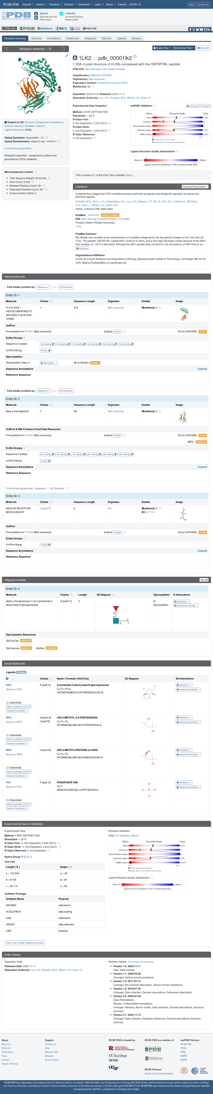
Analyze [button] (69, 4)
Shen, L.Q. (98, 201)
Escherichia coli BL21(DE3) (112, 82)
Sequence (90, 38)
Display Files (162, 47)
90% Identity (93, 344)
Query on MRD (14, 754)
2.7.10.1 (151, 512)
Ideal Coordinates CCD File (18, 706)
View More (83, 248)
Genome (106, 38)
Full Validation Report (126, 835)
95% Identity (108, 344)
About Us (6, 1044)
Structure (36, 38)
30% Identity (46, 344)
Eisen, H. (146, 97)
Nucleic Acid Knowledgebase (159, 1073)
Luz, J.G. (104, 97)
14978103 (93, 215)
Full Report (205, 106)
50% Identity (62, 344)
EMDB (184, 1059)
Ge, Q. (157, 201)
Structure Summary (15, 38)
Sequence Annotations (49, 122)
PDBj (183, 1051)
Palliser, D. (180, 201)
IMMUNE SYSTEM (100, 75)
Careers (122, 4)
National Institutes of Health (98, 1085)
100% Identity (125, 344)
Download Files (184, 47)
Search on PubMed (110, 215)
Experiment (72, 38)
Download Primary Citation (194, 186)
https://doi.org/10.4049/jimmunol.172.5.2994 (105, 219)
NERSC (97, 1089)
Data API (205, 47)
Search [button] (40, 4)
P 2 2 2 (26, 856)
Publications (7, 1051)
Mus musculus (97, 79)
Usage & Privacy (10, 1063)
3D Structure (66, 287)
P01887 (28, 435)
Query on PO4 (14, 786)
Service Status (52, 1059)
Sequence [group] (43, 287)
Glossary (49, 1055)
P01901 (28, 331)
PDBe (183, 1048)
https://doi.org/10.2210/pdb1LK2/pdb (105, 69)
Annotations (54, 38)
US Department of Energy (117, 1082)
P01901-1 (95, 362)
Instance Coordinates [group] (16, 710)
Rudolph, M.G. (118, 97)
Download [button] (84, 4)
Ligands (121, 38)
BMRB (184, 1055)
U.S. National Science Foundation (67, 1082)
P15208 (28, 532)
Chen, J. (86, 205)
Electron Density (14, 126)
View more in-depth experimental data (25, 942)
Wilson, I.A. (133, 97)
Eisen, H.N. (112, 205)
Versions (136, 38)
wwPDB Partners (190, 1040)
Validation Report (34, 126)
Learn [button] (98, 4)
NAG (8, 685)
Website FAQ (51, 1051)
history (129, 175)
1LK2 (78, 226)
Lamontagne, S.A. (115, 201)
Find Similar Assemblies (18, 148)
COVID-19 (134, 4)
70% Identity (77, 344)
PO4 (8, 782)
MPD (9, 717)
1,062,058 (70, 13)
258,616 (44, 13)
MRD (9, 750)
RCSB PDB (11, 4)
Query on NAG (14, 689)
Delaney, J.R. (145, 201)
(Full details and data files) (141, 961)
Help (191, 4)
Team (4, 1055)
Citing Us (6, 1048)
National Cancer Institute (169, 1082)
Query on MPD (14, 722)
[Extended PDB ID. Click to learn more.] (135, 56)
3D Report (193, 106)
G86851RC (26, 640)
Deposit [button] (27, 4)
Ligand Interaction (14, 129)
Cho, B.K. (167, 201)
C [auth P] (45, 508)
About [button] (109, 4)
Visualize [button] (54, 4)
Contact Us (50, 1044)
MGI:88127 (201, 442)
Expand (202, 369)
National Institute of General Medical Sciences (55, 1085)
